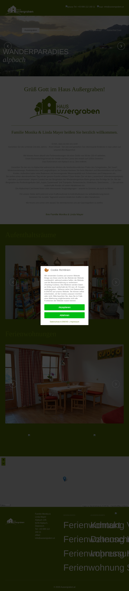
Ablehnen (64, 315)
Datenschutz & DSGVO (59, 322)
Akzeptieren (65, 307)
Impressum (74, 322)
